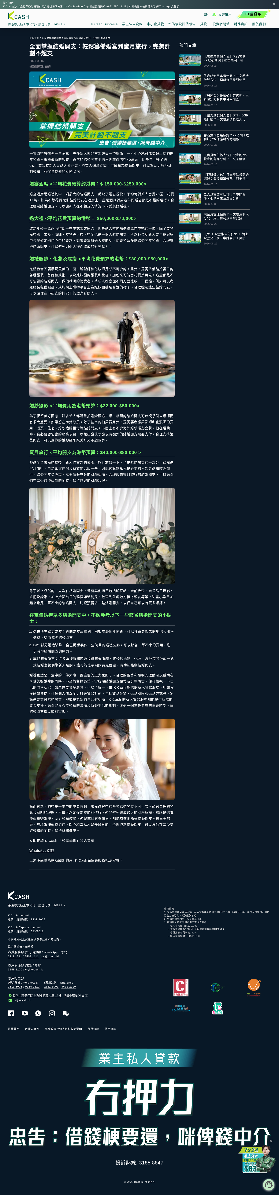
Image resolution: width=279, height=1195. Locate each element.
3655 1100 (15, 969)
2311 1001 (51, 986)
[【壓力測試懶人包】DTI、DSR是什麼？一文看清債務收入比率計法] (190, 119)
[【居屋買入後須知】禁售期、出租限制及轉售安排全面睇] (190, 99)
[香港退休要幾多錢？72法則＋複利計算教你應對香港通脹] (190, 139)
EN (206, 14)
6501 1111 (32, 956)
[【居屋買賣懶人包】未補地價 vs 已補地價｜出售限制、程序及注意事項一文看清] (190, 60)
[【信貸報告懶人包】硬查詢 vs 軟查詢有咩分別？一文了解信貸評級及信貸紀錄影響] (190, 158)
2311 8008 (15, 986)
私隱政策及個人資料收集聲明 (63, 1028)
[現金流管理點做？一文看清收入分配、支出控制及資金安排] (190, 218)
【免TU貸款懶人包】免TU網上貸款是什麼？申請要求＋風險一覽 (226, 236)
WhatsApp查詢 (41, 850)
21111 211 (15, 956)
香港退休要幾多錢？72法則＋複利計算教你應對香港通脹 (226, 137)
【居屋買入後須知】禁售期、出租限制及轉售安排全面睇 (226, 97)
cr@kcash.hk (34, 969)
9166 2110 (32, 986)
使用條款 (110, 1028)
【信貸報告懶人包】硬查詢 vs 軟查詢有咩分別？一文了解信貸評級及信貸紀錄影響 (226, 157)
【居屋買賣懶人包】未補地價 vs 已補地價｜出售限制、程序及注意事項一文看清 (225, 58)
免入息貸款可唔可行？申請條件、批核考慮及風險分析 (225, 196)
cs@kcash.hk (51, 956)
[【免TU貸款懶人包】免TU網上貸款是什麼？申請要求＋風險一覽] (190, 238)
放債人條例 (32, 1028)
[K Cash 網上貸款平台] (37, 15)
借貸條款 (93, 1028)
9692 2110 (68, 986)
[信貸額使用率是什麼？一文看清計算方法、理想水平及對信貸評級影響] (190, 79)
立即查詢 (36, 841)
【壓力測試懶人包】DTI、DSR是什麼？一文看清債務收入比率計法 (226, 118)
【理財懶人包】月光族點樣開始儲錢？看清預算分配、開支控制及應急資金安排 (226, 177)
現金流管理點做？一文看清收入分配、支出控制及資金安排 (226, 216)
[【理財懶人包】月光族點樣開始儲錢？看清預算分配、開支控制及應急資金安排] (190, 178)
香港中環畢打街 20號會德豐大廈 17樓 (50, 995)
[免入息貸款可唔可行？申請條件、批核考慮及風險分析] (190, 198)
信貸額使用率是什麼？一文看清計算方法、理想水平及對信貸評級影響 (226, 78)
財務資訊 (34, 38)
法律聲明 (13, 1028)
